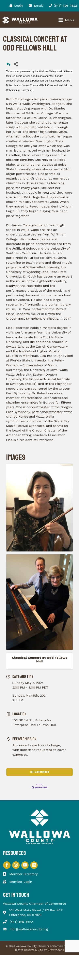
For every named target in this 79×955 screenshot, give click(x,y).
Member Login (20, 882)
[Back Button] (8, 65)
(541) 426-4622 (21, 922)
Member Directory (23, 874)
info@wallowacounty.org (29, 929)
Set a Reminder (39, 772)
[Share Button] (15, 63)
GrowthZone (56, 949)
